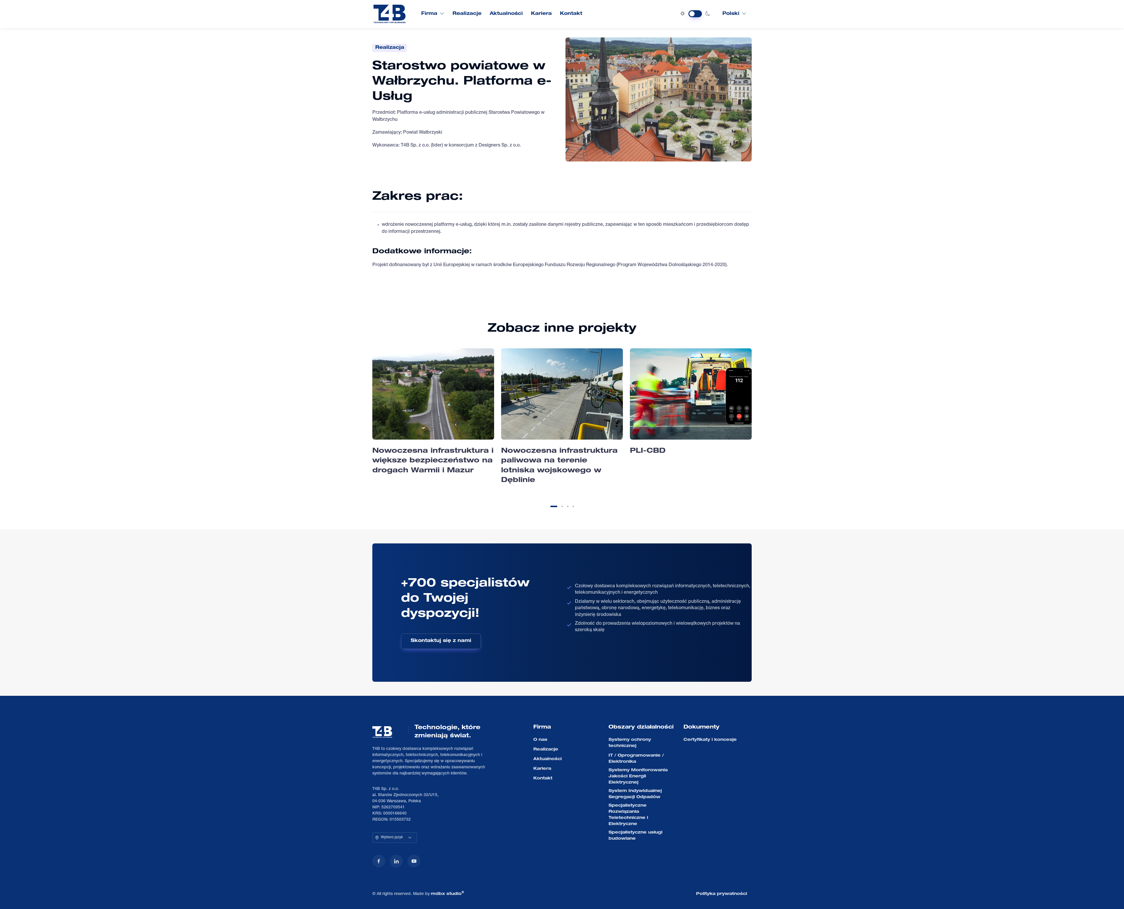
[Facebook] (378, 861)
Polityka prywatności (721, 894)
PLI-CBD (648, 451)
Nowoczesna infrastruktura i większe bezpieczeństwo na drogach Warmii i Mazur (433, 461)
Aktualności (506, 14)
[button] (553, 506)
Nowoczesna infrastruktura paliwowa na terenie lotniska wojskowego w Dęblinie (559, 466)
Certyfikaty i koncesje (710, 740)
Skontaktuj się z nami (441, 641)
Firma (429, 14)
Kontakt (571, 14)
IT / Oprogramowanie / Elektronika (636, 759)
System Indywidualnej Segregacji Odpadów (635, 794)
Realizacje (467, 14)
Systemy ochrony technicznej (630, 743)
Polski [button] (730, 14)
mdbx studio (447, 893)
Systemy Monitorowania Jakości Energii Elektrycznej (638, 776)
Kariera (541, 14)
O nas (540, 740)
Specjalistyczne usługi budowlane (635, 836)
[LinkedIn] (396, 861)
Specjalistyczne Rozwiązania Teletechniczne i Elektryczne (628, 815)
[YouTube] (413, 861)
